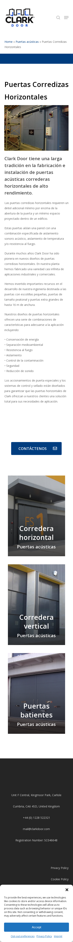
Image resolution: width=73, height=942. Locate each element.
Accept (36, 927)
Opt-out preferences (22, 936)
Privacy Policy (44, 936)
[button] (67, 890)
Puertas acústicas (27, 42)
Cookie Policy (60, 879)
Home (8, 42)
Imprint (58, 936)
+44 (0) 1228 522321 (36, 818)
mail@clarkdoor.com (36, 829)
